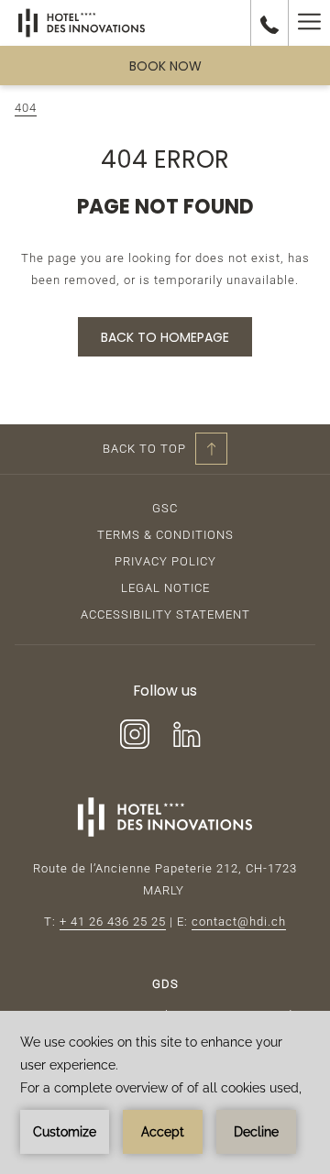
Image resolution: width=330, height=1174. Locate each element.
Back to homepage (165, 337)
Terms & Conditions (165, 535)
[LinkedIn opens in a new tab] (187, 732)
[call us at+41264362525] (269, 23)
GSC (165, 508)
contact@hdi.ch (239, 921)
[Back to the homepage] (81, 23)
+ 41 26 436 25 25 (113, 921)
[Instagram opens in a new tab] (134, 732)
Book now (165, 66)
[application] (165, 1092)
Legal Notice (165, 588)
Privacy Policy (165, 561)
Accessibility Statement (165, 614)
